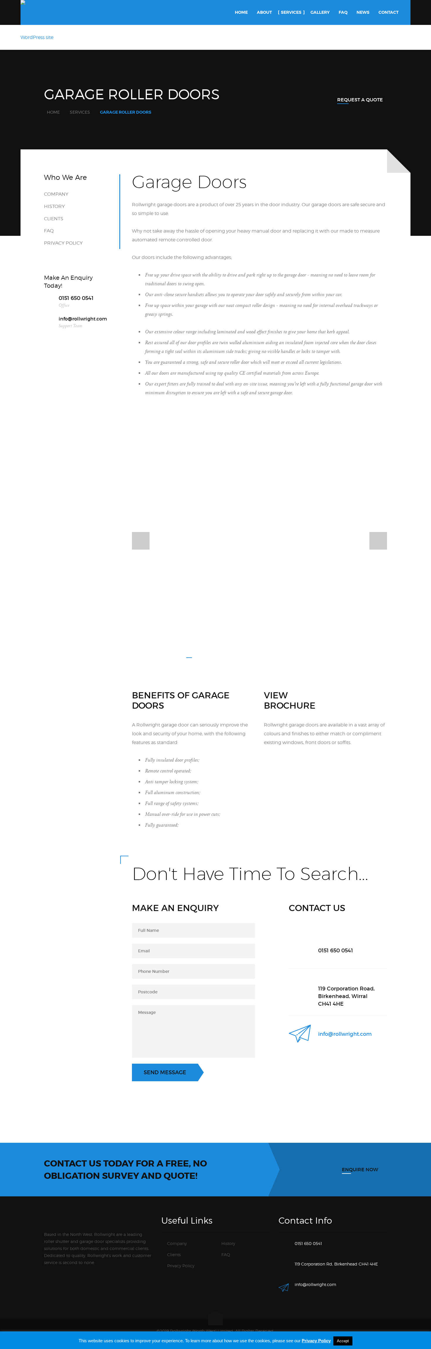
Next (378, 541)
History (54, 206)
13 (295, 657)
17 (330, 657)
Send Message (165, 1072)
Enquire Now (360, 1169)
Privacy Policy (63, 243)
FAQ (49, 230)
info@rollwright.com (345, 1034)
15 (312, 657)
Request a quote (360, 100)
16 (321, 657)
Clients (53, 218)
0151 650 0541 (76, 298)
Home (53, 112)
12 (286, 657)
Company (56, 194)
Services (80, 112)
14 (303, 657)
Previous (141, 541)
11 (277, 657)
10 (268, 657)
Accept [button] (343, 1341)
